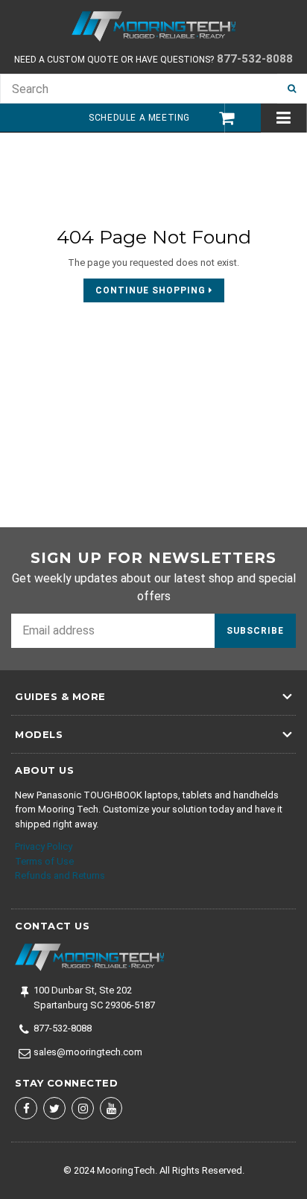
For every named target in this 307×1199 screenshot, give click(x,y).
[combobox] (138, 89)
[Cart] (219, 118)
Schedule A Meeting (139, 117)
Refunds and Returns (60, 875)
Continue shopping (152, 290)
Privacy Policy (43, 846)
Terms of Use (44, 861)
